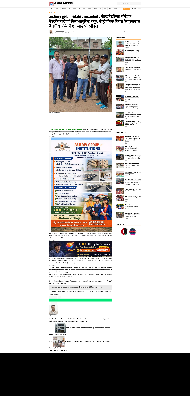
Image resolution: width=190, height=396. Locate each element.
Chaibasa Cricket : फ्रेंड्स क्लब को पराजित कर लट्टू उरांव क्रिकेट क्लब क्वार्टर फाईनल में (132, 165)
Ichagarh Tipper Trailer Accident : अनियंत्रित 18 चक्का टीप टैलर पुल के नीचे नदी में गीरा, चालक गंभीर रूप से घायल (133, 114)
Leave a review (62, 350)
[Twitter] (109, 4)
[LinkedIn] (114, 4)
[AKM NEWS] (61, 3)
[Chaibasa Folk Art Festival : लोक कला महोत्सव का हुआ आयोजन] (120, 174)
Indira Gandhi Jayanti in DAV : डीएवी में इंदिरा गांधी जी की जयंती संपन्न (133, 190)
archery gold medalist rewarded (59, 291)
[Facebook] (107, 4)
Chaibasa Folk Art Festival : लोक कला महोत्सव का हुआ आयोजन (133, 173)
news (126, 72)
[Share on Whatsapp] (133, 32)
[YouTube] (110, 4)
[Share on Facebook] (128, 32)
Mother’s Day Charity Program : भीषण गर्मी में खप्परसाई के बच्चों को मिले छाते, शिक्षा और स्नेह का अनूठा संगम (132, 148)
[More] (140, 32)
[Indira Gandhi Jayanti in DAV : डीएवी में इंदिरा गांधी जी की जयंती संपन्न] (120, 191)
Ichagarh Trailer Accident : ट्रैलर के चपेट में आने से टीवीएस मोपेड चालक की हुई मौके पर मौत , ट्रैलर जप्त (133, 122)
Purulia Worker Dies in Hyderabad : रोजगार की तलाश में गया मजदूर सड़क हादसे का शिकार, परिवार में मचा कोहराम (132, 43)
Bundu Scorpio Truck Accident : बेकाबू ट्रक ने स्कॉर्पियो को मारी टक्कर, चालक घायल (132, 97)
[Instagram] (112, 4)
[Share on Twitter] (131, 32)
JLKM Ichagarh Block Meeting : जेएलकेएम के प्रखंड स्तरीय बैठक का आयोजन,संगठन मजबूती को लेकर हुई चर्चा (132, 106)
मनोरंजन (126, 175)
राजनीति (126, 210)
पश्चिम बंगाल (127, 47)
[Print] (138, 32)
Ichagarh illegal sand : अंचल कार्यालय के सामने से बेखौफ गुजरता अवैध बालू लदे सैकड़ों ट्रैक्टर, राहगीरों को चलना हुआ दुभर (133, 156)
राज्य (126, 160)
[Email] (135, 32)
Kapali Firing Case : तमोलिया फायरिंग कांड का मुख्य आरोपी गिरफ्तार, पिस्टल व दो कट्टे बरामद (132, 69)
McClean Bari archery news (98, 291)
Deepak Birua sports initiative (73, 291)
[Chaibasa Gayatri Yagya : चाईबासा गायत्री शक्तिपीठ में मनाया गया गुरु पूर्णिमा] (120, 52)
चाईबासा (51, 12)
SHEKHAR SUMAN (60, 31)
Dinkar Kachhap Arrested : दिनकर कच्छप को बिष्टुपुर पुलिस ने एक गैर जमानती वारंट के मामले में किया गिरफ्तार (133, 214)
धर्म (125, 54)
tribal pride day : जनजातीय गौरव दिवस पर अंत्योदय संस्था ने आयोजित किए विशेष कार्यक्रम (133, 197)
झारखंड (56, 12)
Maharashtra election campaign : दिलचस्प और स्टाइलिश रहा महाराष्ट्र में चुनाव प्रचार (132, 206)
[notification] (132, 9)
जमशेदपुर (126, 218)
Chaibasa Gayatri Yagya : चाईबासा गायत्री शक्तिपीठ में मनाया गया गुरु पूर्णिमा (132, 51)
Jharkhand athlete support (86, 291)
